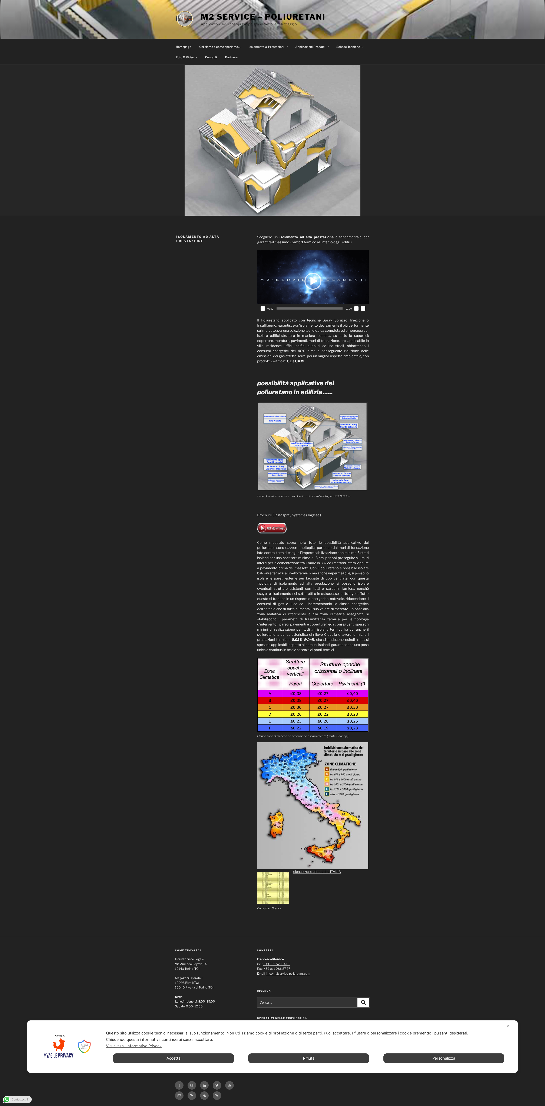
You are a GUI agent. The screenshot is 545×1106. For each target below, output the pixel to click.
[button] (312, 281)
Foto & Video (185, 57)
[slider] (310, 308)
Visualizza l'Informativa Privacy (134, 1046)
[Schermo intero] (363, 308)
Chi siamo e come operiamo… (220, 47)
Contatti (211, 57)
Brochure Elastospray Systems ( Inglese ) (289, 515)
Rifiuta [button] (308, 1058)
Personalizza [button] (443, 1058)
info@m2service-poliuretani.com (288, 973)
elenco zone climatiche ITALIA (317, 872)
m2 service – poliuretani (263, 17)
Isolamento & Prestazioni (266, 47)
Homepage (183, 47)
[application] (313, 281)
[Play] (263, 308)
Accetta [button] (173, 1058)
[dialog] (272, 1046)
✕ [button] (507, 1026)
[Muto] (356, 308)
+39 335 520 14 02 (276, 964)
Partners (231, 57)
